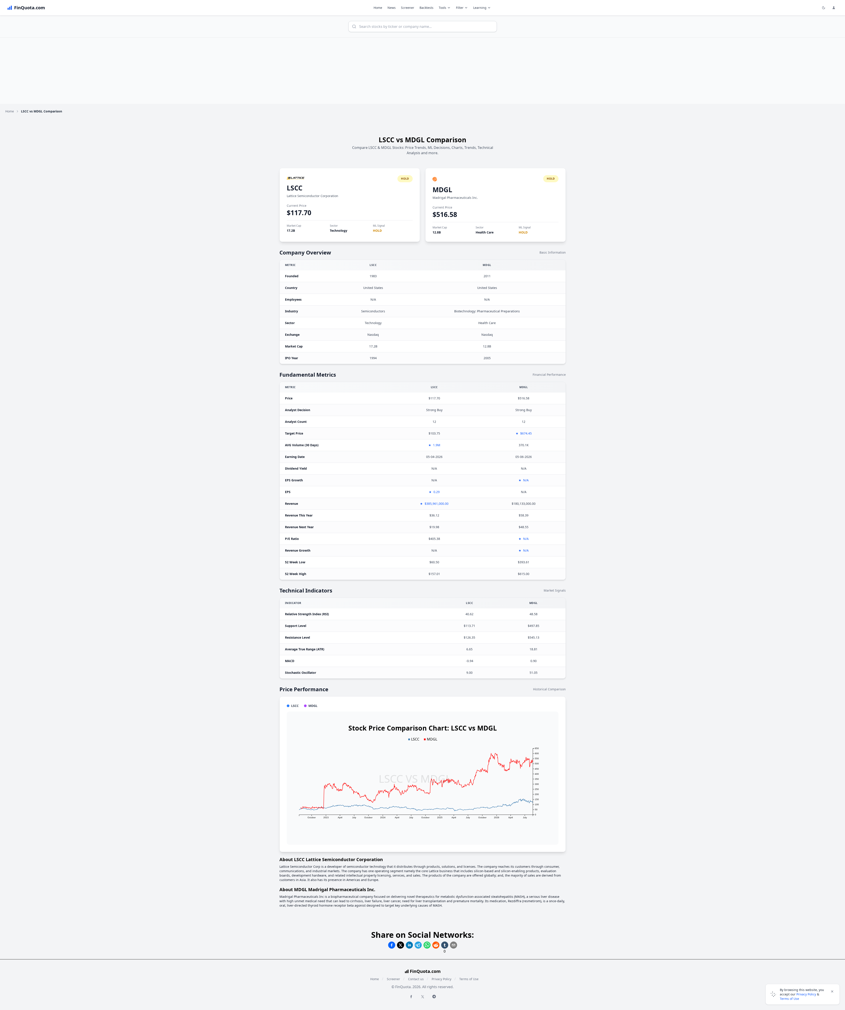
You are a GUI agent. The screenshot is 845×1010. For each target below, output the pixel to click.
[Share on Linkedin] (409, 945)
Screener (407, 8)
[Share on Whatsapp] (427, 945)
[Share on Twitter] (400, 945)
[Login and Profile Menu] (834, 8)
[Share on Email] (453, 945)
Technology (338, 230)
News (391, 8)
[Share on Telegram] (418, 945)
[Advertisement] (422, 71)
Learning (479, 8)
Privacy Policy (441, 979)
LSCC (294, 187)
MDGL (442, 189)
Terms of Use (469, 979)
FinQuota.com (425, 971)
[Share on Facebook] (391, 945)
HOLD (377, 230)
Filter (459, 8)
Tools (442, 8)
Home (378, 8)
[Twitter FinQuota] (422, 996)
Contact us (416, 979)
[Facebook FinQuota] (411, 996)
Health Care (485, 232)
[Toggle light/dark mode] (823, 8)
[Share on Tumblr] (444, 945)
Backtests (426, 8)
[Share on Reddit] (435, 945)
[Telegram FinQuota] (434, 996)
